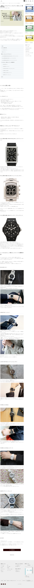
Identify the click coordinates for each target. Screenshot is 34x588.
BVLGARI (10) (27, 49)
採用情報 (5, 580)
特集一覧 (2, 567)
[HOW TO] (26, 1)
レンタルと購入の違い (4, 47)
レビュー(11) (27, 46)
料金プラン (2, 570)
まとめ (2, 76)
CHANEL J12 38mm (5, 70)
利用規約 (8, 567)
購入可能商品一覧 (17, 566)
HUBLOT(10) (27, 51)
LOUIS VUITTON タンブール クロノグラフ (8, 68)
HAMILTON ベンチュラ (6, 66)
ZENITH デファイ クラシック (7, 74)
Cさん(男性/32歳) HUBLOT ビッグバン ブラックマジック (9, 60)
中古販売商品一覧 (17, 571)
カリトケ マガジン (9, 570)
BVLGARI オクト (5, 64)
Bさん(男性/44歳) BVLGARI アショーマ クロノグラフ (10, 175)
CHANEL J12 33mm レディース (7, 72)
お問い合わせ (23, 580)
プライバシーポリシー (19, 580)
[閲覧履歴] (30, 1)
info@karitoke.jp (28, 580)
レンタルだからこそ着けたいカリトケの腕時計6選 (7, 62)
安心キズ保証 (8, 566)
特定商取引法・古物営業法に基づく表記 (11, 580)
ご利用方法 (2, 571)
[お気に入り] (28, 1)
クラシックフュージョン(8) (29, 52)
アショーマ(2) (27, 54)
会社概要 (2, 580)
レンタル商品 (2, 566)
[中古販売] (24, 1)
